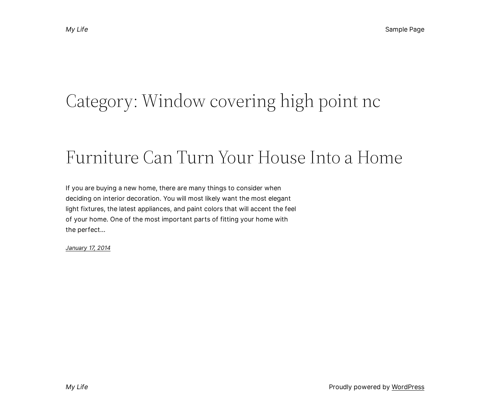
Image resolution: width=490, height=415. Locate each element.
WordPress (408, 387)
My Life (77, 29)
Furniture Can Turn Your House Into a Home (234, 157)
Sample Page (404, 29)
